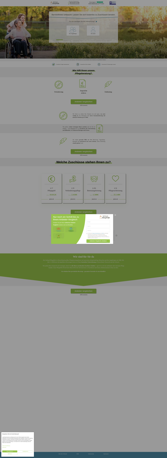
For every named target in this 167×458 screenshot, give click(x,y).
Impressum (4, 447)
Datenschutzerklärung (96, 233)
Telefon (89, 230)
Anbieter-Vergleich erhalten (98, 241)
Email (88, 221)
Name (88, 226)
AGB (103, 233)
